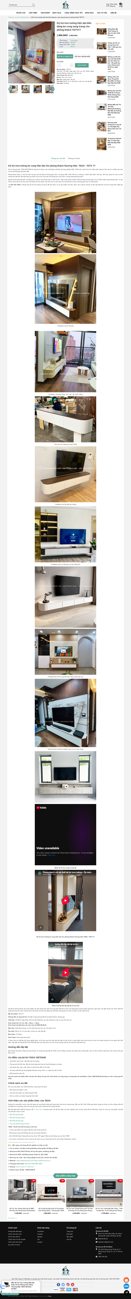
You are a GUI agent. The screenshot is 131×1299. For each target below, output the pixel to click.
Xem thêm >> (12, 1218)
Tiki (38, 1239)
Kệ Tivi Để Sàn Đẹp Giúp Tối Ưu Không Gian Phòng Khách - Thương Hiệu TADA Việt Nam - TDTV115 (51, 1210)
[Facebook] (58, 1284)
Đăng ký (112, 6)
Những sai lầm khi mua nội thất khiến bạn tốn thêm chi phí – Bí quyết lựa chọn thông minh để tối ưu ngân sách (114, 63)
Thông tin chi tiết (58, 158)
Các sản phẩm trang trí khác (20, 1124)
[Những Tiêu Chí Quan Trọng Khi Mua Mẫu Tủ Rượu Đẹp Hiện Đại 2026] (102, 80)
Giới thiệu (70, 1234)
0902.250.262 (102, 1256)
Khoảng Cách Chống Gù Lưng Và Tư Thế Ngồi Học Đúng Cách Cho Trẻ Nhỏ (114, 127)
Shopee (39, 1237)
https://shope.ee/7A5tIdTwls (25, 1167)
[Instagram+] (67, 1284)
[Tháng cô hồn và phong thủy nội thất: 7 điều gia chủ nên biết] (102, 45)
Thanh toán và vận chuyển (16, 1239)
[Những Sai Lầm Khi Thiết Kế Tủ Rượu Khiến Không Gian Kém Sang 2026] (102, 92)
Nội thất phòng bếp (16, 1114)
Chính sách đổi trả (14, 1237)
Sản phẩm (70, 1237)
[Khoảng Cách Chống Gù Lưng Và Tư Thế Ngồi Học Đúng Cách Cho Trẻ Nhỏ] (102, 126)
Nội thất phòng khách (17, 1117)
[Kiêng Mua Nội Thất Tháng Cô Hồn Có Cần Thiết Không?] (102, 31)
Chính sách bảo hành (15, 1242)
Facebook (40, 1231)
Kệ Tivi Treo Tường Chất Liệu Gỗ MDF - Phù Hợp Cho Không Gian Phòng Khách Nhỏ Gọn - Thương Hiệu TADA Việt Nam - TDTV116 (22, 1210)
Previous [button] (10, 89)
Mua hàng (51, 1194)
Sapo (49, 1296)
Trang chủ (70, 1231)
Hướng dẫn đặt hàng (15, 1231)
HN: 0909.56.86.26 (11, 1292)
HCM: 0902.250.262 (12, 1293)
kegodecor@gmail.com (105, 1242)
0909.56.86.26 (103, 1239)
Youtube (40, 1234)
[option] (13, 89)
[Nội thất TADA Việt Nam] (65, 5)
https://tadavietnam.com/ (25, 1160)
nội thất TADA (38, 1109)
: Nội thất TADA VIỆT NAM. (33, 1163)
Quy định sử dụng (14, 1244)
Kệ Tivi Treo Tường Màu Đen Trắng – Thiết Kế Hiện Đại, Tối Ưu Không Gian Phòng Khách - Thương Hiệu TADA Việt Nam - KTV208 (109, 1210)
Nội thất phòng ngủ (16, 1120)
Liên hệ (69, 1239)
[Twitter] (63, 1284)
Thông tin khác (74, 158)
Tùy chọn (22, 1194)
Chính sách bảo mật (14, 1234)
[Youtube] (72, 1284)
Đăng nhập (113, 4)
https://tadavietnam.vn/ (42, 1160)
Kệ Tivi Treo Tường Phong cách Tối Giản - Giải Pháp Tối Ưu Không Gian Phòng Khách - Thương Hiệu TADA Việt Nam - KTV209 (80, 1210)
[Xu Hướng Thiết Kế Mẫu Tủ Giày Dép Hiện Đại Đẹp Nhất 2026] (102, 144)
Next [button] (53, 89)
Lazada (39, 1242)
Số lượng (60, 61)
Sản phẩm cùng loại (65, 1176)
